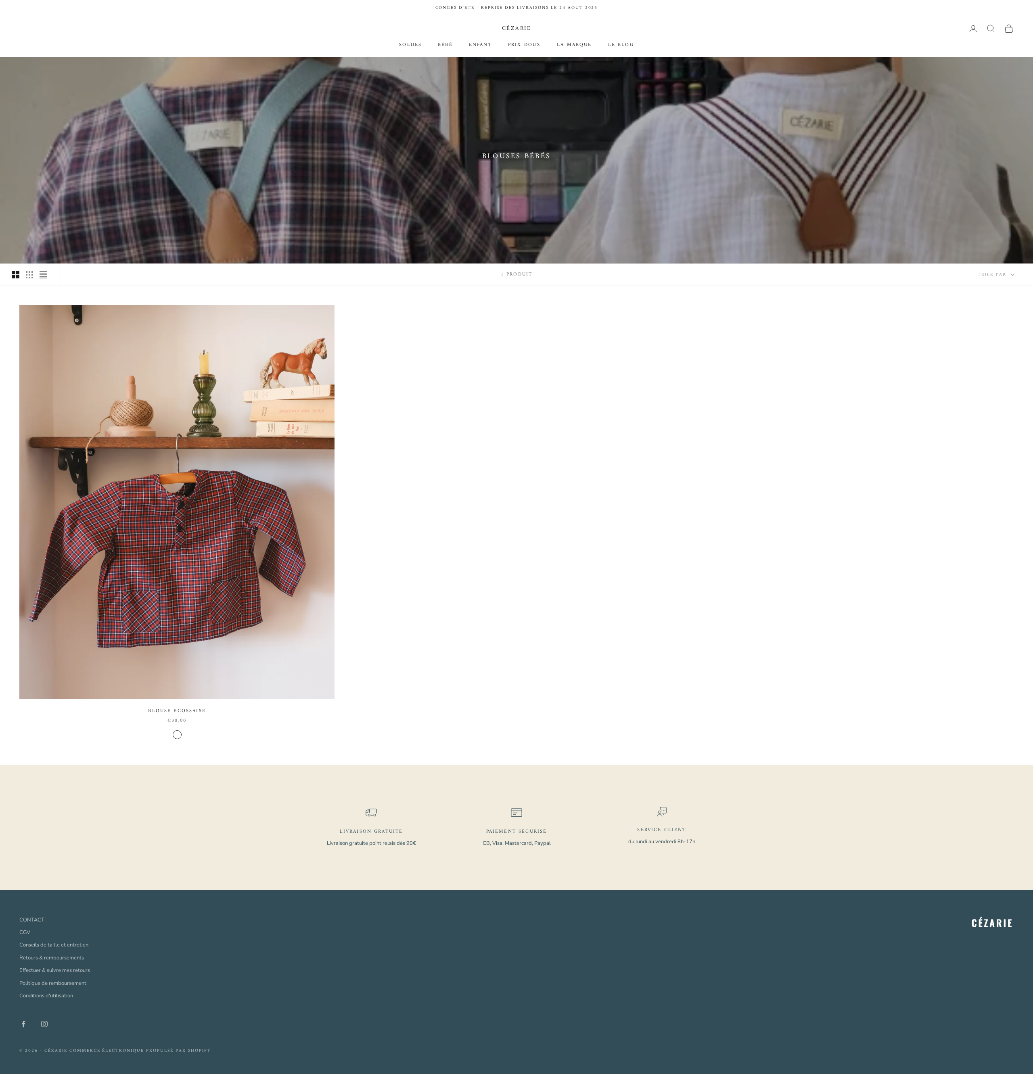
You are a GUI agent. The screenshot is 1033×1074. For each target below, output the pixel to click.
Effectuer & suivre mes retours (54, 970)
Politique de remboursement (52, 983)
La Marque (574, 46)
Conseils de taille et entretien (53, 945)
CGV (24, 932)
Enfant (480, 46)
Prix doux (524, 46)
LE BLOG (621, 46)
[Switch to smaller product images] (29, 275)
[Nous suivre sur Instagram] (44, 1024)
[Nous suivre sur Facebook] (23, 1024)
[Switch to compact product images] (43, 275)
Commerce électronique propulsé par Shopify (140, 1051)
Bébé (445, 46)
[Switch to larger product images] (15, 275)
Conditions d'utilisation (46, 995)
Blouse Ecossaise (177, 711)
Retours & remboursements (51, 957)
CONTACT (31, 920)
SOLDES (410, 46)
